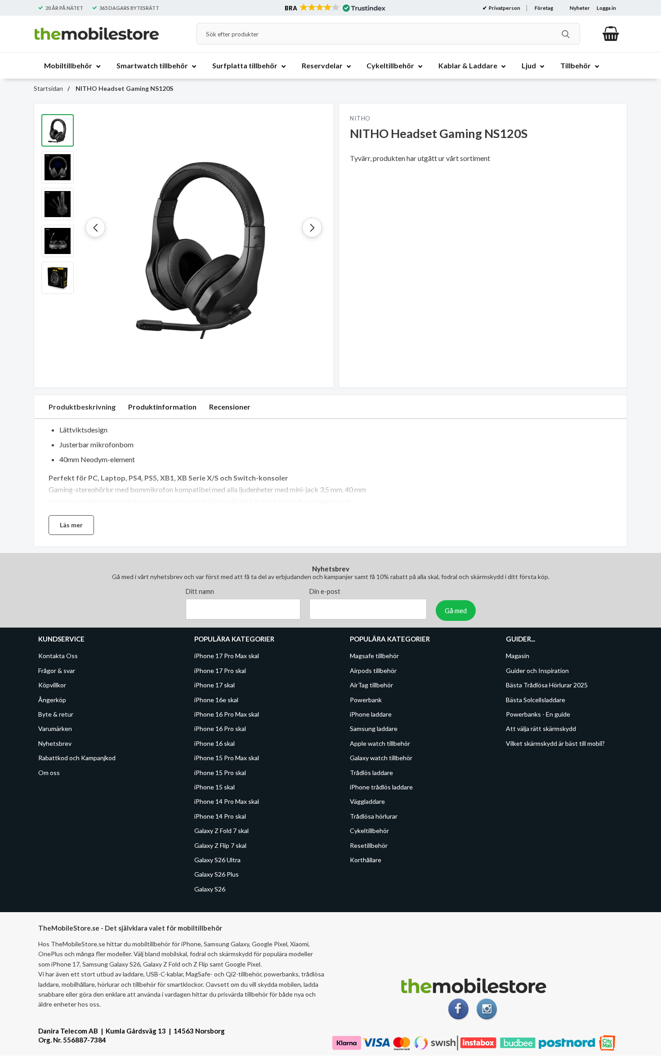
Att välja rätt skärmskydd (541, 729)
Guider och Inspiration (537, 670)
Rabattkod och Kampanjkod (77, 758)
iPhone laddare (371, 714)
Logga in (606, 8)
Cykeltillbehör (369, 831)
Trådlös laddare (371, 772)
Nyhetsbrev (54, 743)
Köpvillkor (52, 685)
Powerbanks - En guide (538, 714)
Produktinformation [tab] (162, 406)
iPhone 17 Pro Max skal (226, 656)
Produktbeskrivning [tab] (82, 406)
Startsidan (48, 88)
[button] (334, 8)
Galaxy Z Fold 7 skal (221, 831)
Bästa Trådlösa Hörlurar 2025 (547, 685)
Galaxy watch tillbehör (381, 758)
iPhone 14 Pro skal (220, 816)
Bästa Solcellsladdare (535, 700)
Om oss (49, 772)
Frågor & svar (56, 670)
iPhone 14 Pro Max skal (226, 802)
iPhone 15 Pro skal (220, 772)
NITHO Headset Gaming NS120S (123, 88)
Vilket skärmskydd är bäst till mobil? (555, 743)
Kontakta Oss (58, 656)
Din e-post (324, 592)
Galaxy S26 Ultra (217, 860)
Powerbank (366, 700)
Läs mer (71, 525)
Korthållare (365, 860)
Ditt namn (200, 592)
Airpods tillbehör (373, 670)
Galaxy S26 (209, 889)
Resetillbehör (369, 845)
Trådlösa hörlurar (373, 816)
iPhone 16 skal (214, 743)
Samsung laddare (373, 729)
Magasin (517, 656)
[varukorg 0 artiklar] (610, 33)
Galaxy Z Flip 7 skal (220, 845)
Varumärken (55, 729)
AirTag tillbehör (371, 685)
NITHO (360, 118)
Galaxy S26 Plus (216, 874)
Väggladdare (367, 802)
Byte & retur (55, 714)
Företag (544, 8)
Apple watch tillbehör (380, 743)
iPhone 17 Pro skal (220, 670)
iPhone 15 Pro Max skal (226, 758)
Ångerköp (52, 700)
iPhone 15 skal (214, 787)
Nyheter (580, 8)
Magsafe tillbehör (374, 656)
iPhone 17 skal (214, 685)
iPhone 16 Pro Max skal (226, 714)
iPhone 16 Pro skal (220, 729)
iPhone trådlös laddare (381, 787)
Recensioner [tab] (229, 406)
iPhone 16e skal (216, 700)
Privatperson (504, 8)
